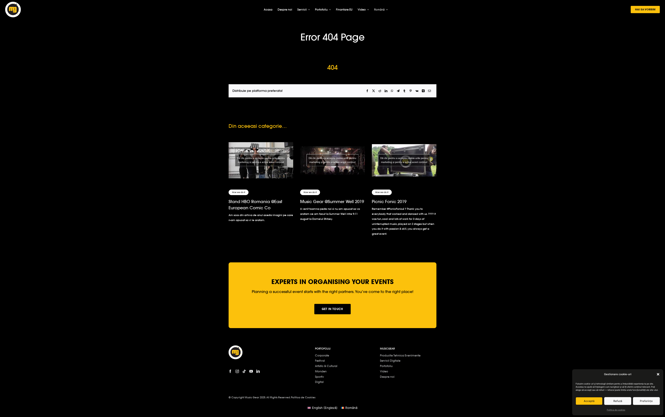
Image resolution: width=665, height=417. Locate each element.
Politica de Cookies (303, 397)
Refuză (617, 401)
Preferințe (646, 401)
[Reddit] (380, 91)
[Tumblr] (404, 91)
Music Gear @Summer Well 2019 (332, 201)
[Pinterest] (410, 91)
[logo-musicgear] (13, 3)
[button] (658, 374)
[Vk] (417, 91)
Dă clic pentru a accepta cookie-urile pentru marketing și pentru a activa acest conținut (261, 160)
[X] (373, 91)
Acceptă (589, 401)
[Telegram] (398, 91)
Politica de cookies (616, 410)
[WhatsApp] (392, 91)
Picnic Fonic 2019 (389, 201)
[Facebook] (367, 91)
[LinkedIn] (386, 91)
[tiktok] (244, 371)
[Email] (429, 91)
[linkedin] (258, 371)
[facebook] (230, 371)
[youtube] (251, 371)
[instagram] (237, 371)
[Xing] (423, 91)
